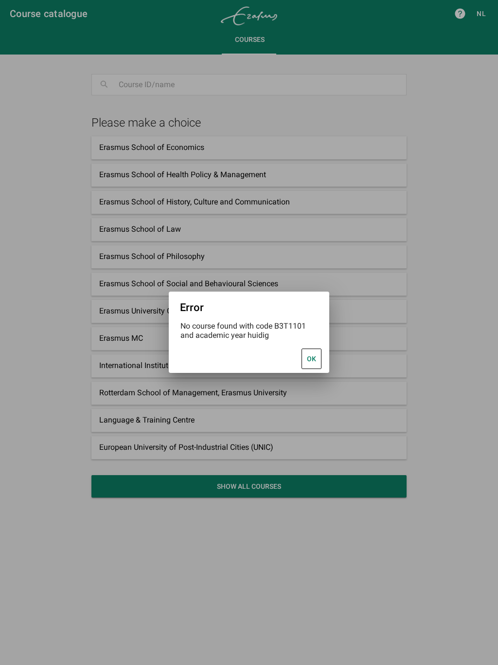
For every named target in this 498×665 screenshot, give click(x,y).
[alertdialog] (249, 332)
